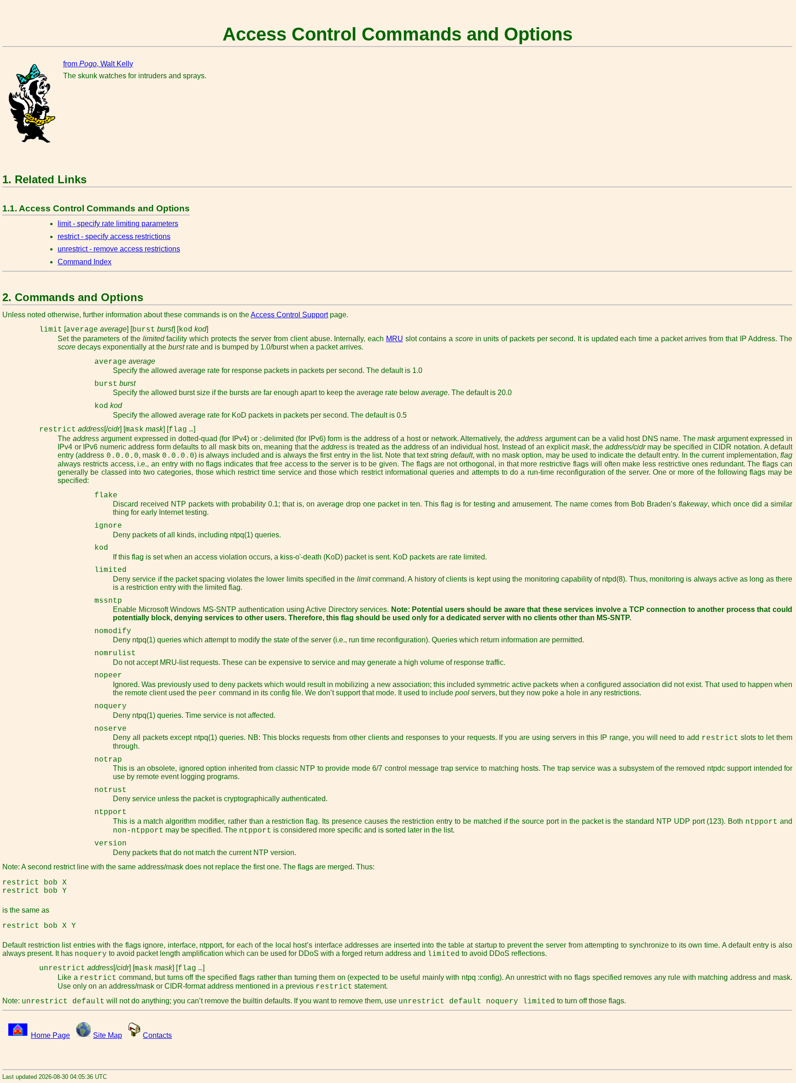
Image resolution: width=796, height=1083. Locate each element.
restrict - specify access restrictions (114, 236)
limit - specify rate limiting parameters (118, 223)
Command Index (84, 262)
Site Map (107, 1035)
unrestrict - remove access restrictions (119, 249)
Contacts (157, 1035)
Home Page (50, 1035)
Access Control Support (289, 315)
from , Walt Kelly (98, 64)
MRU (394, 339)
